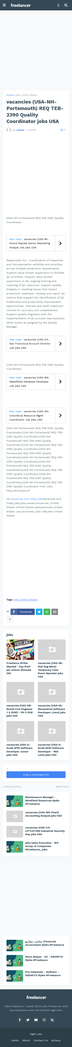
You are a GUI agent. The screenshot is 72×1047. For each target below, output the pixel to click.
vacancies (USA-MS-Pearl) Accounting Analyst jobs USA (43, 814)
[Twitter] (39, 612)
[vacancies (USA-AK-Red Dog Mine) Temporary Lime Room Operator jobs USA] (52, 649)
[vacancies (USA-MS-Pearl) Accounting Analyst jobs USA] (14, 816)
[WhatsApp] (47, 612)
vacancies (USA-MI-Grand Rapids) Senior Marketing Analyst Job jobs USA (29, 243)
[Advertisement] (36, 50)
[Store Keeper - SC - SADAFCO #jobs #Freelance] (14, 960)
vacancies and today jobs (27, 498)
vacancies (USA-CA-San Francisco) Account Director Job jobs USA (30, 343)
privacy (56, 1040)
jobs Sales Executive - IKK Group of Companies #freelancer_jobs (42, 846)
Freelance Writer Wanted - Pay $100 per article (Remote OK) (18, 668)
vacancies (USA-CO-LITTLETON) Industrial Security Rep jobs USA (45, 831)
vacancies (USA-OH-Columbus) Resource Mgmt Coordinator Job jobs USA (29, 415)
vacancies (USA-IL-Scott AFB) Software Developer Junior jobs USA (19, 749)
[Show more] (9, 619)
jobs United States (26, 95)
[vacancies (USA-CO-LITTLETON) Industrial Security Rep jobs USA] (14, 831)
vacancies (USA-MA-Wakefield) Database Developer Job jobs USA (29, 381)
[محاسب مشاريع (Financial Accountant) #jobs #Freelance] (14, 945)
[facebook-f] (20, 1020)
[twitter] (28, 1020)
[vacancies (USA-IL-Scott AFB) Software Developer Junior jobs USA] (20, 731)
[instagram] (44, 1020)
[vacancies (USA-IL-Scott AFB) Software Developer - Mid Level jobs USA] (52, 731)
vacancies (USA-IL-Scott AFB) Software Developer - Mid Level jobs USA (51, 749)
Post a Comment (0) (36, 774)
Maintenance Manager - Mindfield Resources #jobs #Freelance (42, 800)
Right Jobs (36, 1034)
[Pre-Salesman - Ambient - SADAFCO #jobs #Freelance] (14, 976)
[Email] (54, 612)
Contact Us (41, 1040)
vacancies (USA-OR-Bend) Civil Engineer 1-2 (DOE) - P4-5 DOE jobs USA (19, 710)
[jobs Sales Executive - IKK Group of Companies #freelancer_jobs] (14, 847)
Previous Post (12, 786)
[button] (4, 5)
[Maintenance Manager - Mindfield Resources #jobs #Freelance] (14, 801)
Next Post (61, 786)
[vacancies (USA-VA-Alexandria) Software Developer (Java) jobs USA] (52, 692)
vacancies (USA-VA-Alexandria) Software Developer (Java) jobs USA (51, 710)
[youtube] (36, 1020)
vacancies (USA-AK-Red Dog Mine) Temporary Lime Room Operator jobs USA (50, 670)
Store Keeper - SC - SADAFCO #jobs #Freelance (44, 958)
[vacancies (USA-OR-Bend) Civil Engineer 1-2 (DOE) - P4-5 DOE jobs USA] (20, 692)
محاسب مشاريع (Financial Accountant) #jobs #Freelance (44, 943)
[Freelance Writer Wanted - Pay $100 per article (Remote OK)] (20, 649)
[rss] (52, 1020)
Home (9, 95)
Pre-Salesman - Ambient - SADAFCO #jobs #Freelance (43, 973)
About (26, 1040)
